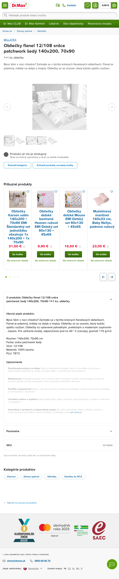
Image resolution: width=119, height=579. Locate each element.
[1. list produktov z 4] (6, 277)
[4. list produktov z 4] (18, 277)
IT (82, 568)
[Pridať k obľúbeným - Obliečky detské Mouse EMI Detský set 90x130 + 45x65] (84, 191)
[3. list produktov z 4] (14, 277)
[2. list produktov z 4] (10, 277)
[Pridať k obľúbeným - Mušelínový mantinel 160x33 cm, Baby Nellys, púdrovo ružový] (112, 191)
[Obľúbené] (87, 5)
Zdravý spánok (31, 476)
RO (77, 568)
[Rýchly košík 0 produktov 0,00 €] (114, 5)
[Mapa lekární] (58, 5)
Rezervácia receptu (100, 23)
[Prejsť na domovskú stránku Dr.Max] (19, 5)
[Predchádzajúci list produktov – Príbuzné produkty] (103, 277)
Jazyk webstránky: (12, 568)
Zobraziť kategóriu (17, 165)
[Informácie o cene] (24, 246)
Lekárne (54, 23)
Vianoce (11, 476)
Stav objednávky (73, 23)
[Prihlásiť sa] (95, 5)
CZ (69, 568)
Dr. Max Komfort (35, 23)
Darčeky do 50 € (73, 476)
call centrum (76, 412)
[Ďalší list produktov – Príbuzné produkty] (111, 277)
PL (73, 568)
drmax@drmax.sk (16, 560)
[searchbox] (59, 15)
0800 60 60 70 (42, 560)
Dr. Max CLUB (12, 23)
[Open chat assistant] (112, 564)
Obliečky (51, 476)
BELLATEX (10, 39)
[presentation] (18, 199)
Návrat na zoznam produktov (22, 502)
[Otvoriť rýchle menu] (5, 5)
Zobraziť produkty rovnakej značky (55, 165)
